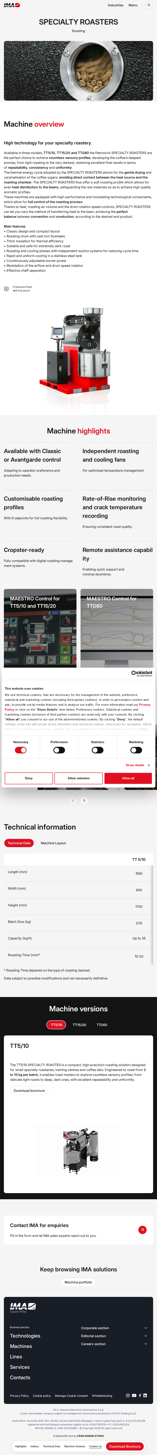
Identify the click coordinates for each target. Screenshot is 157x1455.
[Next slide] (84, 800)
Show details (135, 765)
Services (20, 1367)
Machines (21, 1346)
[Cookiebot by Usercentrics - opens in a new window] (134, 674)
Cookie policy (42, 1395)
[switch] (59, 750)
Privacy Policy (19, 1395)
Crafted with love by (78, 1435)
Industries (115, 5)
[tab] (19, 843)
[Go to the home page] (12, 5)
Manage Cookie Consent (71, 1395)
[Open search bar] (149, 5)
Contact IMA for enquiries (39, 1225)
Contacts (20, 1377)
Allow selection (79, 778)
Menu (133, 5)
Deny (29, 778)
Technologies (25, 1336)
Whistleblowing (102, 1395)
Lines (16, 1357)
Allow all (128, 778)
